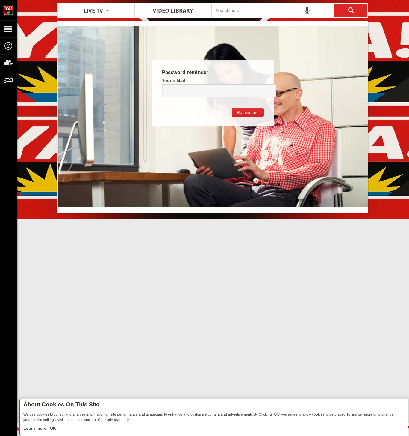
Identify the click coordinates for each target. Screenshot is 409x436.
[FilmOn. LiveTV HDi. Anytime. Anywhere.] (8, 10)
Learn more (35, 428)
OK (52, 428)
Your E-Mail (173, 80)
